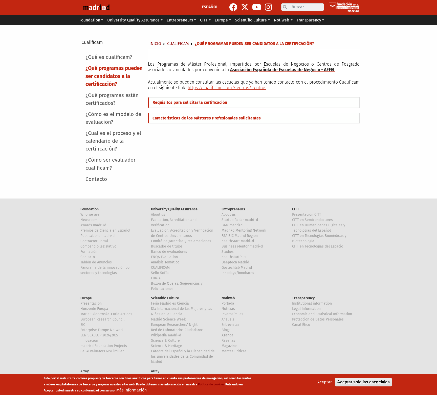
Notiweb (228, 298)
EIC (82, 325)
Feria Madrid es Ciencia (170, 303)
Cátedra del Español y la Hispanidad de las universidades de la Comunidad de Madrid (183, 356)
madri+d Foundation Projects (103, 346)
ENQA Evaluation (164, 257)
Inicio (155, 43)
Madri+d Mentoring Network (244, 230)
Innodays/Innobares (238, 273)
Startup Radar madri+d (240, 220)
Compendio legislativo (98, 246)
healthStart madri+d (238, 241)
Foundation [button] (89, 20)
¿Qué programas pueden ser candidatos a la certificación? (114, 76)
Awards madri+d (93, 225)
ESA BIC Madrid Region (240, 236)
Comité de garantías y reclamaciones (181, 241)
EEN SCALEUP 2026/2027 (99, 335)
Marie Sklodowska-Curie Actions (106, 314)
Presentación (91, 303)
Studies (228, 252)
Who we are (89, 214)
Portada (228, 303)
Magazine (229, 346)
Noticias (228, 309)
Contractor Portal (94, 241)
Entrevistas (230, 325)
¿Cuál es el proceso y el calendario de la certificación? (113, 141)
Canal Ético (301, 325)
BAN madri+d (232, 225)
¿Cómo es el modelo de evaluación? (113, 118)
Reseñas (228, 340)
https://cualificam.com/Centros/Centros (227, 87)
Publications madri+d (97, 236)
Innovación (89, 340)
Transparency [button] (309, 20)
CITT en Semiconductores (312, 220)
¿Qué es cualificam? (108, 57)
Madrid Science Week (168, 319)
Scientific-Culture (165, 298)
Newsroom (89, 220)
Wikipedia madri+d (166, 335)
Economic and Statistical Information (322, 314)
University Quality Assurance (174, 209)
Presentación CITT (306, 214)
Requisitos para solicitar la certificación (189, 102)
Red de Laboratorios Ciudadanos (177, 330)
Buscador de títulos (167, 246)
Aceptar (324, 382)
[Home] (96, 7)
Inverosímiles (232, 314)
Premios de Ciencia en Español (105, 230)
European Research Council (102, 319)
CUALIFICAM (160, 267)
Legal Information (306, 309)
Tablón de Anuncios (96, 262)
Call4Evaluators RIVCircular (102, 351)
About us (158, 214)
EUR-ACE (157, 278)
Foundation (89, 209)
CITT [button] (204, 20)
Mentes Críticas (234, 351)
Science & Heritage (166, 346)
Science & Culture (165, 340)
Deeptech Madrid (235, 262)
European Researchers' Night (174, 325)
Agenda (227, 335)
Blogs (226, 330)
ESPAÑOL (210, 7)
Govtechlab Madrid (237, 267)
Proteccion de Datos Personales (318, 319)
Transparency (303, 298)
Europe (86, 298)
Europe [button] (221, 20)
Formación (88, 252)
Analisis (228, 319)
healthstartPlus (234, 257)
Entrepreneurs (233, 209)
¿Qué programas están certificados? (112, 99)
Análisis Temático (165, 262)
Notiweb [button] (281, 20)
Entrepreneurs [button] (180, 20)
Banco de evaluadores (169, 252)
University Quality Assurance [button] (133, 20)
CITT (295, 209)
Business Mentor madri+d (242, 246)
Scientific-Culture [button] (251, 20)
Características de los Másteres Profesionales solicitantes (206, 118)
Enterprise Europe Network (101, 330)
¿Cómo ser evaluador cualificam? (110, 164)
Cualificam (92, 42)
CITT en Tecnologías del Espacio (317, 246)
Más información (131, 390)
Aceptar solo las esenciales (363, 382)
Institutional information (312, 303)
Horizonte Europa (94, 309)
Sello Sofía (160, 273)
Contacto (96, 179)
